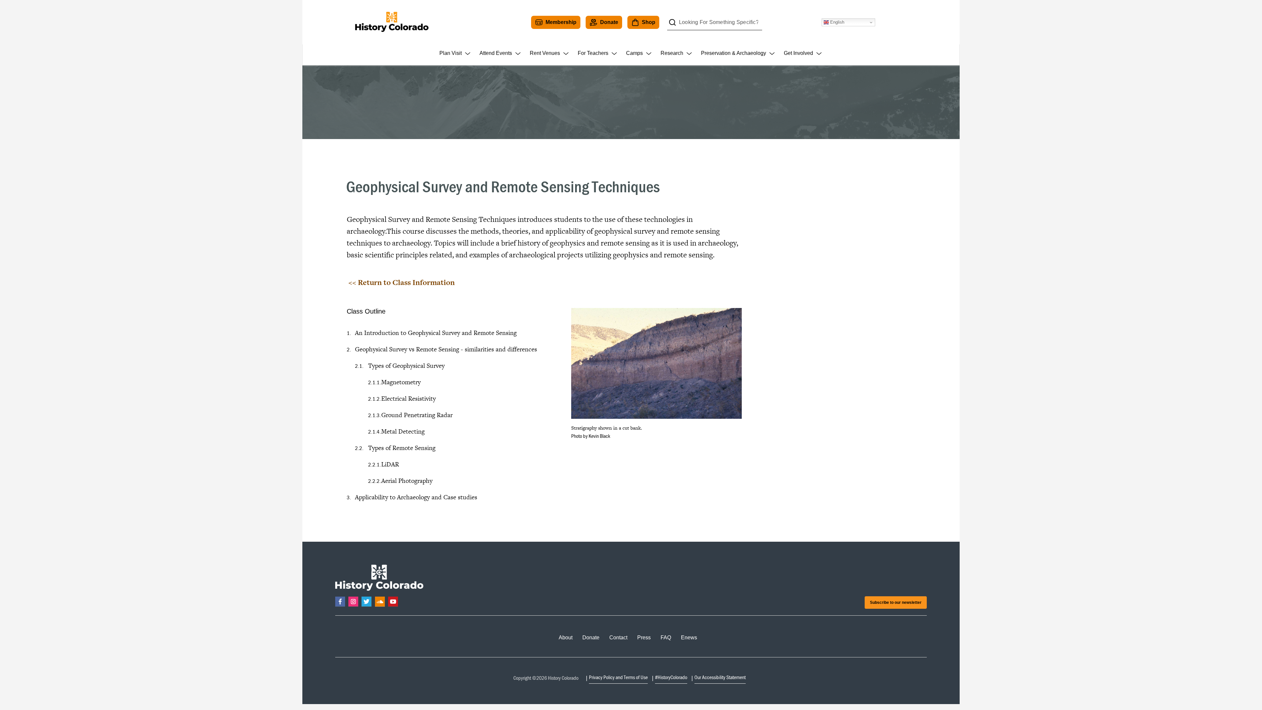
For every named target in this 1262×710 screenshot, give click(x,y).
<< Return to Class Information (401, 282)
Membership (561, 22)
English (836, 22)
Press (644, 637)
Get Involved (798, 53)
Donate (609, 22)
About (566, 637)
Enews (689, 637)
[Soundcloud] (380, 601)
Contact (618, 637)
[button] (656, 363)
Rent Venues (545, 53)
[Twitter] (366, 601)
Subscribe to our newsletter (896, 602)
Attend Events (495, 53)
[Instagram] (353, 601)
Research (672, 53)
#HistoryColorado (671, 677)
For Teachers (593, 53)
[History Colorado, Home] (392, 22)
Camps (634, 53)
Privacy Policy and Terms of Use (618, 677)
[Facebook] (340, 601)
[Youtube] (393, 601)
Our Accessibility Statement (720, 677)
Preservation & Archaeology (733, 53)
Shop (648, 22)
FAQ (666, 637)
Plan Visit (450, 53)
